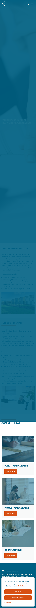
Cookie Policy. (22, 586)
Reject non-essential (18, 597)
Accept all (18, 592)
